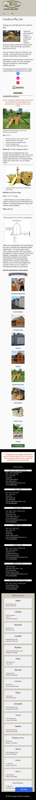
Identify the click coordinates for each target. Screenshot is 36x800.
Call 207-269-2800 (11, 9)
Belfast (18, 601)
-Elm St (18, 738)
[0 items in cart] (12, 13)
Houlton (18, 760)
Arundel (18, 715)
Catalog (18, 441)
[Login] (8, 13)
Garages (18, 348)
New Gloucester (18, 783)
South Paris (18, 681)
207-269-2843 (12, 503)
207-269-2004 (12, 589)
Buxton (18, 749)
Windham (18, 647)
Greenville (18, 636)
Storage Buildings (18, 311)
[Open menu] (4, 14)
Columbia (18, 612)
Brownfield (18, 704)
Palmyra (18, 771)
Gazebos (18, 366)
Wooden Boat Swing (18, 384)
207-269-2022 (12, 559)
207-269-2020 (12, 539)
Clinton (18, 693)
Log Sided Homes (18, 330)
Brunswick (18, 625)
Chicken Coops (18, 421)
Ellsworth (18, 670)
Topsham (18, 726)
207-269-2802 (12, 484)
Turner (18, 659)
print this (14, 255)
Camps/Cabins (18, 402)
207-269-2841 (12, 575)
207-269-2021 (12, 521)
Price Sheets (19, 445)
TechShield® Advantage (18, 293)
